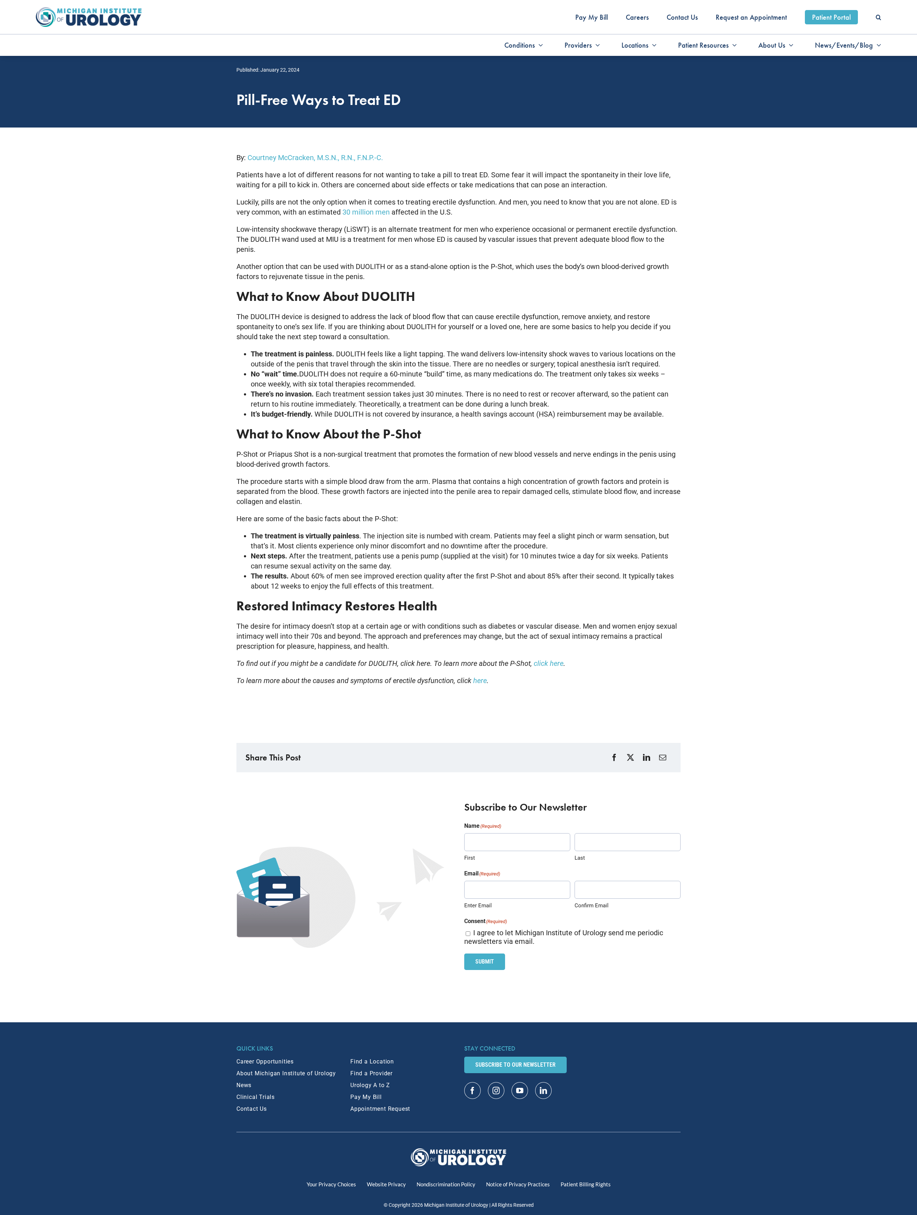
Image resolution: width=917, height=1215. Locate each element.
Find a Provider (371, 1073)
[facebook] (472, 1090)
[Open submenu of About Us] (789, 45)
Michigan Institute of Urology (456, 1205)
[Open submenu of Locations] (652, 45)
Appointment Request (380, 1108)
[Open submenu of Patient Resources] (733, 45)
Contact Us (251, 1108)
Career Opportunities (265, 1061)
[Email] (664, 757)
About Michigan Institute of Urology (286, 1073)
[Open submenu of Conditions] (539, 45)
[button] (878, 17)
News (243, 1085)
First (469, 858)
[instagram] (496, 1090)
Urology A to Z (370, 1085)
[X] (631, 757)
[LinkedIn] (647, 757)
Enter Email (478, 905)
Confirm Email (592, 905)
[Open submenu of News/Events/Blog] (877, 45)
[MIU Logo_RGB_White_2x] (458, 1152)
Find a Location (372, 1061)
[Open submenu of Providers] (596, 45)
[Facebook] (615, 757)
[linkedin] (543, 1090)
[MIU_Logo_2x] (88, 10)
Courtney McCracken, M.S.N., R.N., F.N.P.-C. (315, 157)
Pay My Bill (366, 1097)
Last (580, 858)
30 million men (366, 212)
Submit (484, 961)
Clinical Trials (255, 1097)
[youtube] (520, 1090)
